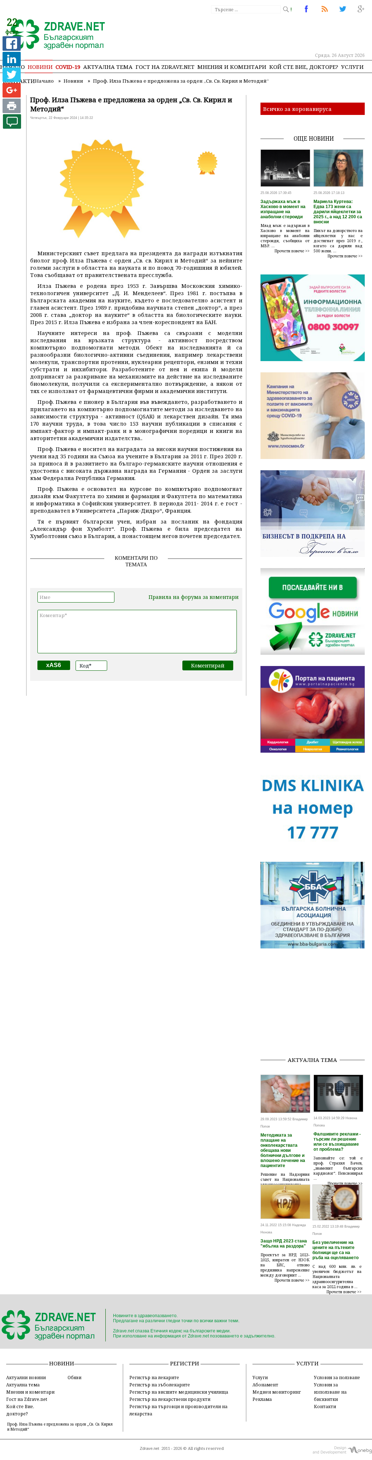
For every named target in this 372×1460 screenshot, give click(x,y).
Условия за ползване (337, 1377)
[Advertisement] (316, 1005)
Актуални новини (26, 1377)
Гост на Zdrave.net (26, 1399)
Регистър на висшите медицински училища (178, 1392)
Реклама (262, 1399)
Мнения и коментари (231, 66)
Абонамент (265, 1384)
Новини (40, 66)
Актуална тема (108, 66)
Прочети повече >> (292, 250)
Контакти (325, 1406)
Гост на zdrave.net (165, 66)
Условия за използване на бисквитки (330, 1392)
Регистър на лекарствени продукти (169, 1399)
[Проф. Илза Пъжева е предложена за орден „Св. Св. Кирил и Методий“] (53, 35)
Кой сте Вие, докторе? (303, 66)
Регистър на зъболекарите (159, 1384)
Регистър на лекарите (154, 1377)
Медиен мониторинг (276, 1392)
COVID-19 (68, 66)
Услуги (352, 66)
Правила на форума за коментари (194, 596)
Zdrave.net (149, 1448)
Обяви (74, 1377)
